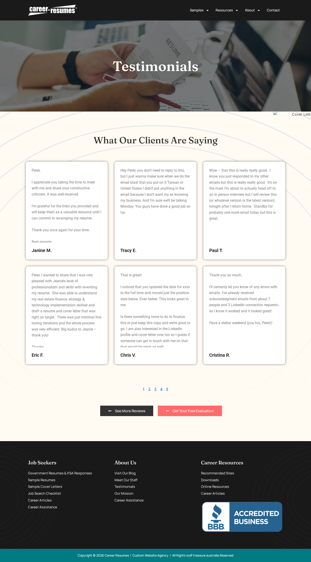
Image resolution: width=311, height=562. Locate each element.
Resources (224, 10)
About (250, 10)
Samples (197, 10)
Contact (273, 10)
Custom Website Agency (150, 555)
